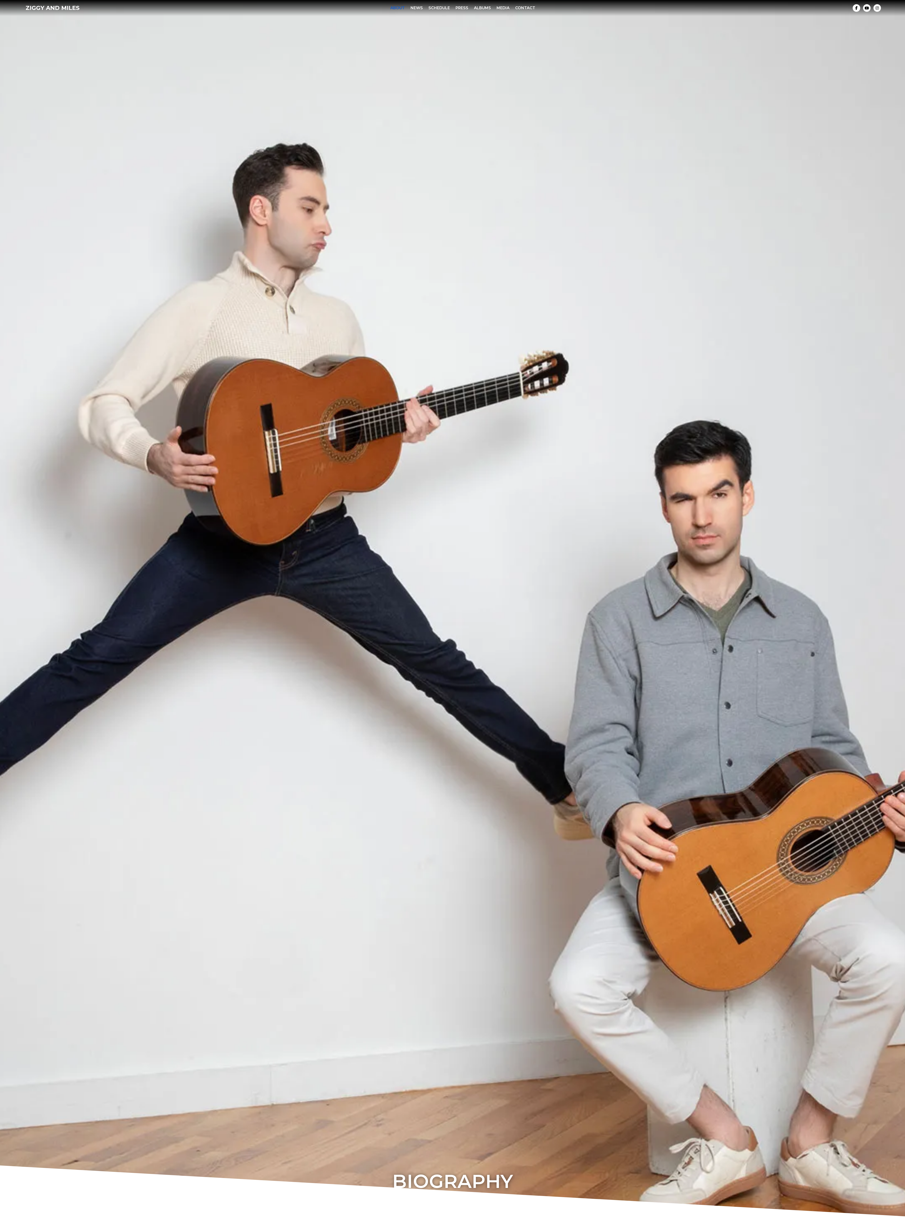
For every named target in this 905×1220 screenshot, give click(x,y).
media (503, 8)
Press (462, 8)
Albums (482, 8)
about (397, 8)
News (417, 8)
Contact (525, 8)
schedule (439, 8)
